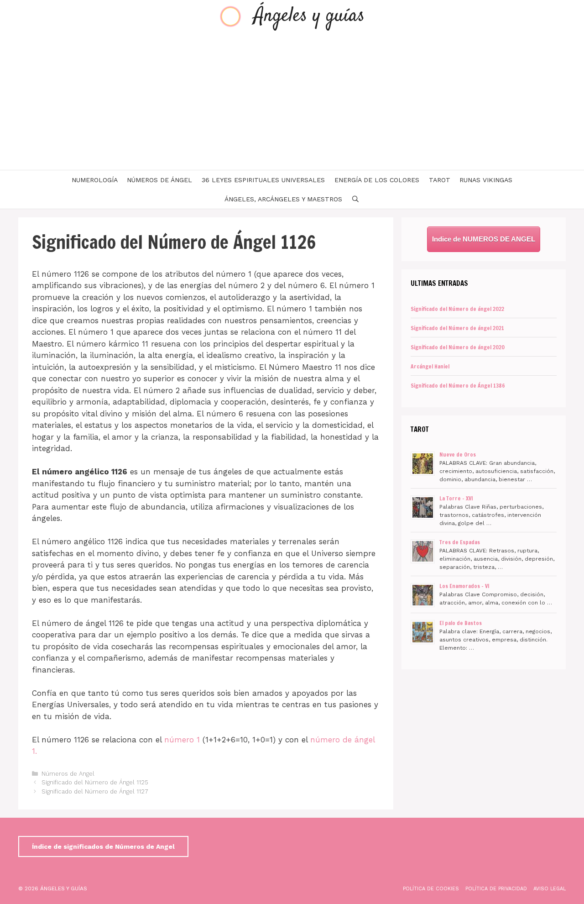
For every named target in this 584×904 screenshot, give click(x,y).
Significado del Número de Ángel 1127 (95, 791)
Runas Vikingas (485, 180)
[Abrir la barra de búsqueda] (355, 199)
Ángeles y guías (309, 16)
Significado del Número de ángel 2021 (457, 328)
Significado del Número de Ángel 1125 (95, 782)
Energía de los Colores (376, 180)
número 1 (182, 739)
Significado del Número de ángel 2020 (458, 347)
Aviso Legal (549, 889)
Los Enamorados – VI (464, 586)
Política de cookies (431, 889)
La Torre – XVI (456, 498)
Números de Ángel (159, 180)
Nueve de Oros (457, 454)
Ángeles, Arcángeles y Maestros (283, 199)
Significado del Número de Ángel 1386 (458, 385)
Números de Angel (68, 773)
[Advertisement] (292, 101)
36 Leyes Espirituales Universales (263, 180)
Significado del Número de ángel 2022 (457, 309)
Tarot (439, 180)
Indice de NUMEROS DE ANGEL (483, 239)
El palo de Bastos (460, 623)
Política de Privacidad (496, 889)
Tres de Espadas (459, 542)
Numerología (95, 180)
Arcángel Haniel (430, 366)
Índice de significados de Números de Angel (103, 846)
